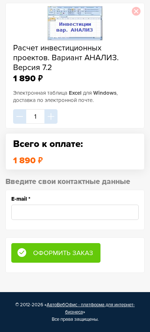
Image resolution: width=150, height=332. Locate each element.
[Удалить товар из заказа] (136, 11)
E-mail (20, 199)
